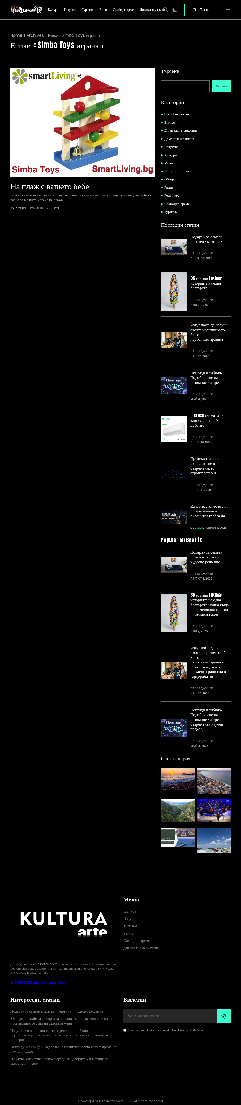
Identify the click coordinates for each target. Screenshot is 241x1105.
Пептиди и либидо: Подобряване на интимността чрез (206, 377)
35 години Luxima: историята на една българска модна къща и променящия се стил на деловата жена (209, 605)
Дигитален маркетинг (154, 9)
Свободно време (123, 9)
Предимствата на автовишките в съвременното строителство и (204, 465)
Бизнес (169, 122)
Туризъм (87, 9)
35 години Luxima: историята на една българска (206, 283)
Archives (35, 35)
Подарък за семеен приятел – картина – (206, 239)
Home (16, 35)
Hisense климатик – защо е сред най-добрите (206, 420)
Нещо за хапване (177, 171)
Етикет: (74, 35)
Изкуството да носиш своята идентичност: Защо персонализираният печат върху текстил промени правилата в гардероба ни (208, 662)
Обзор (169, 179)
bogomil (197, 528)
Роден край (172, 195)
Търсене (170, 70)
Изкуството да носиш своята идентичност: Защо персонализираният (208, 332)
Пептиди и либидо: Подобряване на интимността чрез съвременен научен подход (206, 719)
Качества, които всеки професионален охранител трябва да (208, 511)
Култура (53, 9)
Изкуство (70, 9)
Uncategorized (177, 114)
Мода (168, 162)
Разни (103, 9)
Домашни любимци (179, 138)
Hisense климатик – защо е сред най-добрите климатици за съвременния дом (59, 1061)
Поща (205, 9)
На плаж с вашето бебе (49, 185)
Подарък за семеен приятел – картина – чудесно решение (206, 557)
